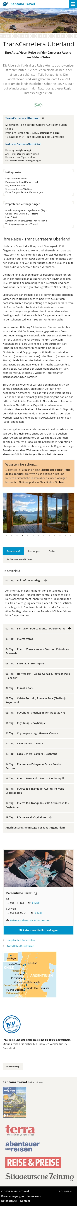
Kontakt (25, 1200)
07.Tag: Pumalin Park (20, 688)
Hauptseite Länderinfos (21, 940)
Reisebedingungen (12, 1196)
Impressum (34, 1196)
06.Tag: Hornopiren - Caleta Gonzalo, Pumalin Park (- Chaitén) (38, 675)
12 (65, 535)
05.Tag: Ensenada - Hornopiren (27, 663)
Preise (52, 551)
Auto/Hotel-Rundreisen (20, 946)
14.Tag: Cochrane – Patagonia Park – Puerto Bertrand (33, 766)
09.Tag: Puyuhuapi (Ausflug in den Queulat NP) (36, 712)
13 (71, 535)
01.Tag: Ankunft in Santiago (25, 580)
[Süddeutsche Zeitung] (39, 1180)
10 (54, 535)
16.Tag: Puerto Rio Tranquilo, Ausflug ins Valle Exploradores (35, 790)
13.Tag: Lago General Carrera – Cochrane (32, 754)
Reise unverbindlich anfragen (38, 930)
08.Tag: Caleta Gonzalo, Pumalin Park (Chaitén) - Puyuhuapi (36, 700)
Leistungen (34, 551)
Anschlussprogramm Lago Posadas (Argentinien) (36, 827)
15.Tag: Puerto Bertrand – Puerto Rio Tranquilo (37, 778)
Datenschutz (9, 1200)
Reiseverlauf (13, 551)
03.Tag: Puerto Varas (20, 639)
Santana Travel (23, 4)
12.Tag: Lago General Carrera (25, 743)
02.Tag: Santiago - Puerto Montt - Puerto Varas (37, 628)
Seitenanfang (12, 1066)
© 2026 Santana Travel (15, 1191)
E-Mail (36, 902)
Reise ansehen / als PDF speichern (30, 920)
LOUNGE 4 (65, 1191)
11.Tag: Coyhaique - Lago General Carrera (33, 733)
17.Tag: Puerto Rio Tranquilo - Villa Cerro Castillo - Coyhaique (37, 805)
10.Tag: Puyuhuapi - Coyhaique (27, 723)
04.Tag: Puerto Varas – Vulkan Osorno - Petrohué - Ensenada (37, 651)
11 (60, 535)
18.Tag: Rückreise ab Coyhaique (27, 817)
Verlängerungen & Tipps (19, 558)
